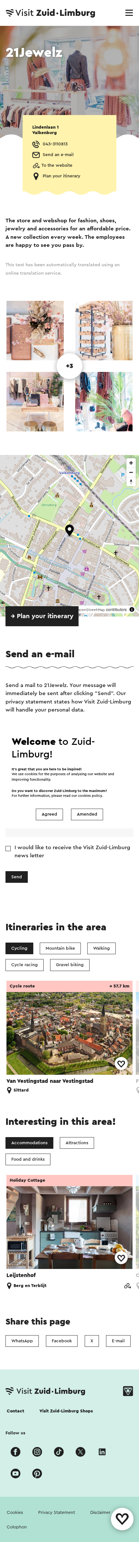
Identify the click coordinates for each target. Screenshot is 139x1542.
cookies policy (90, 796)
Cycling (19, 948)
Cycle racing (24, 965)
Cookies (15, 1512)
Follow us (15, 1433)
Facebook (62, 1341)
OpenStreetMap (90, 610)
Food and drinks (28, 1159)
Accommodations (29, 1143)
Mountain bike (60, 948)
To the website (56, 165)
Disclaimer (100, 1512)
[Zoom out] (131, 472)
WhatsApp (22, 1341)
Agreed (49, 814)
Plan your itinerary (61, 176)
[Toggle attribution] (132, 609)
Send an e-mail (58, 155)
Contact (15, 1411)
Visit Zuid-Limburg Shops (66, 1411)
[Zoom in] (131, 463)
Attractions (77, 1143)
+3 (69, 366)
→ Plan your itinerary (42, 616)
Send (16, 877)
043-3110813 (55, 144)
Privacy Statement (56, 1512)
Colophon (17, 1527)
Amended (87, 814)
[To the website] (127, 1286)
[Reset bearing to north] (131, 481)
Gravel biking (70, 965)
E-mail (118, 1341)
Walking (101, 948)
